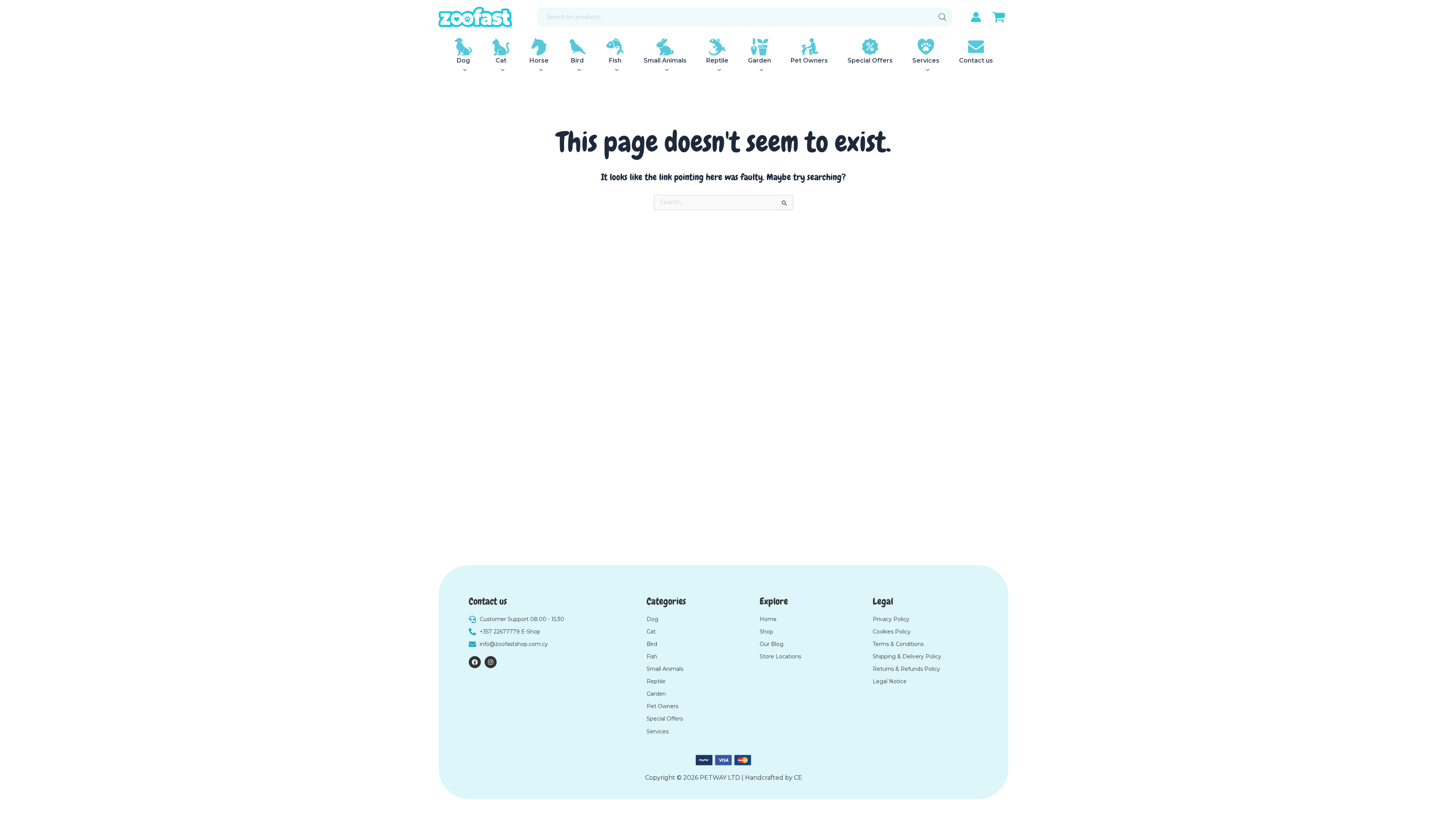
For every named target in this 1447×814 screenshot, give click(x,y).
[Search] (942, 17)
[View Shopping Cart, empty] (998, 18)
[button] (463, 69)
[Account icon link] (976, 17)
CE (798, 777)
